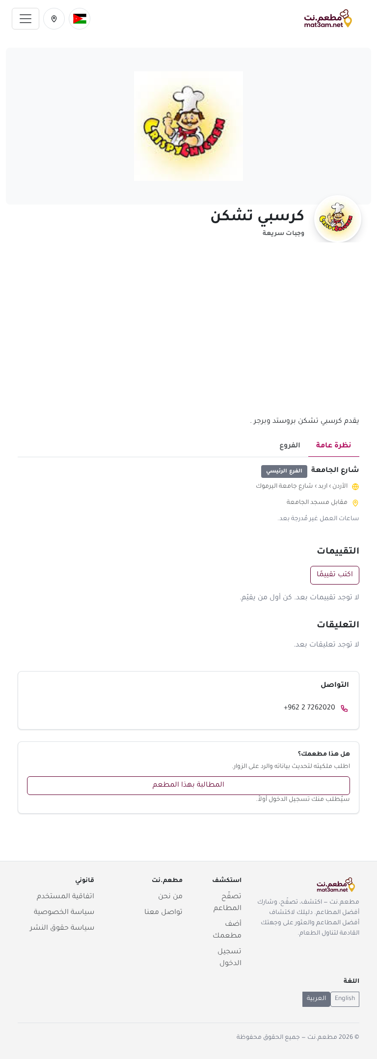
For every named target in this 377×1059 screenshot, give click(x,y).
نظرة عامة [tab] (333, 446)
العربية (316, 999)
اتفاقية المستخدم (65, 897)
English (345, 999)
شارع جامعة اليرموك (284, 486)
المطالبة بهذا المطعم (188, 786)
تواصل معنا (163, 913)
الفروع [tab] (289, 446)
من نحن (170, 897)
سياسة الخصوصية (64, 913)
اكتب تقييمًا (335, 575)
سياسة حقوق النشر (62, 929)
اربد (322, 486)
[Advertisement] (188, 335)
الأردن (340, 486)
